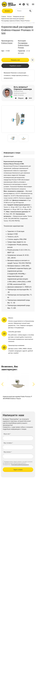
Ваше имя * (7, 434)
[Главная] (9, 4)
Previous (3, 384)
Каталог (7, 11)
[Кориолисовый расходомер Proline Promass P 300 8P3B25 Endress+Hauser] (18, 386)
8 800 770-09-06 (19, 95)
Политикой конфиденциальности (20, 464)
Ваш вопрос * (8, 452)
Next (33, 384)
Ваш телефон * (8, 443)
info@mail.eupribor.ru (20, 93)
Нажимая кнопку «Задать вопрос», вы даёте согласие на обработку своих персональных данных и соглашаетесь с (17, 463)
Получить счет (15, 60)
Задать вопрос (18, 469)
